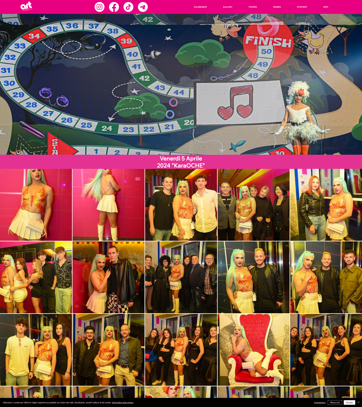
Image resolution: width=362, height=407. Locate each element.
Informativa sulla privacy (122, 402)
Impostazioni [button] (320, 402)
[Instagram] (99, 7)
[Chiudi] (358, 402)
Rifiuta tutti (335, 402)
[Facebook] (114, 7)
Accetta (349, 402)
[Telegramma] (143, 7)
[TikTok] (128, 7)
